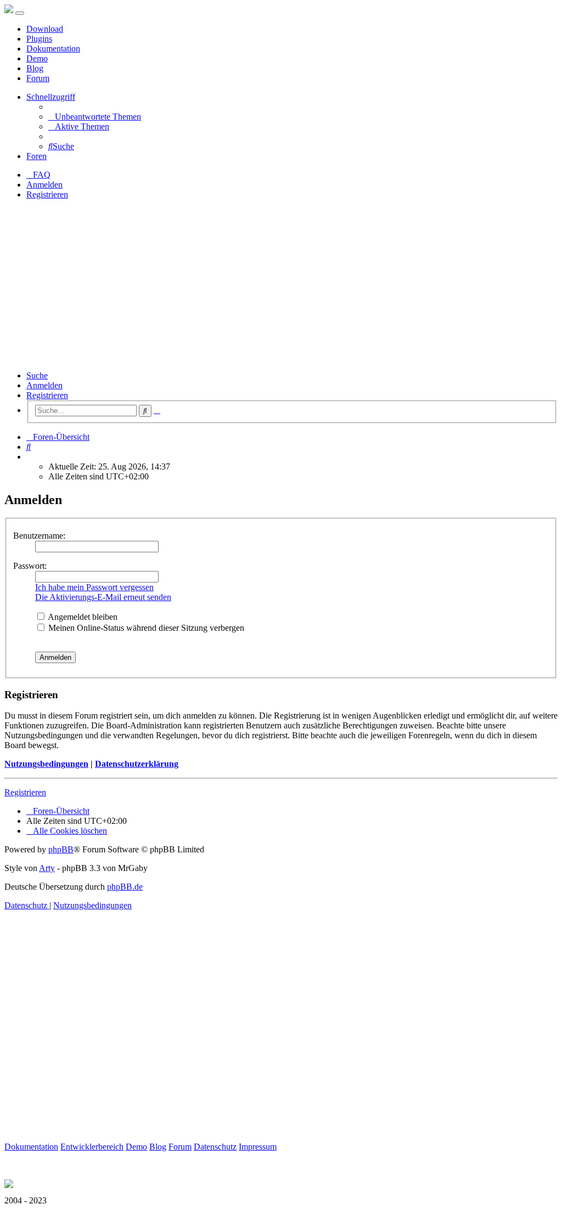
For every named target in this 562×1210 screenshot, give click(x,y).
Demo (37, 58)
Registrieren (47, 395)
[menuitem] (94, 116)
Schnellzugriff (50, 96)
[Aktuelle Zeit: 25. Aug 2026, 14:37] (29, 456)
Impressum (258, 1146)
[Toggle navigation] (19, 13)
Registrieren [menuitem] (47, 194)
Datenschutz (215, 1146)
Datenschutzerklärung (136, 763)
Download (44, 28)
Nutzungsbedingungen (46, 763)
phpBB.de (125, 886)
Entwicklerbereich (91, 1146)
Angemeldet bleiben (81, 616)
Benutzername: (39, 535)
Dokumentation (53, 48)
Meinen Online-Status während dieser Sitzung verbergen (145, 627)
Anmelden (44, 385)
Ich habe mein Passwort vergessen (94, 587)
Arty (47, 868)
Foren (36, 156)
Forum (37, 78)
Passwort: (30, 565)
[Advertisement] (281, 285)
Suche (37, 375)
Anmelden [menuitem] (44, 184)
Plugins (39, 38)
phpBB (61, 849)
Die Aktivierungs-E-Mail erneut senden (103, 597)
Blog (34, 68)
